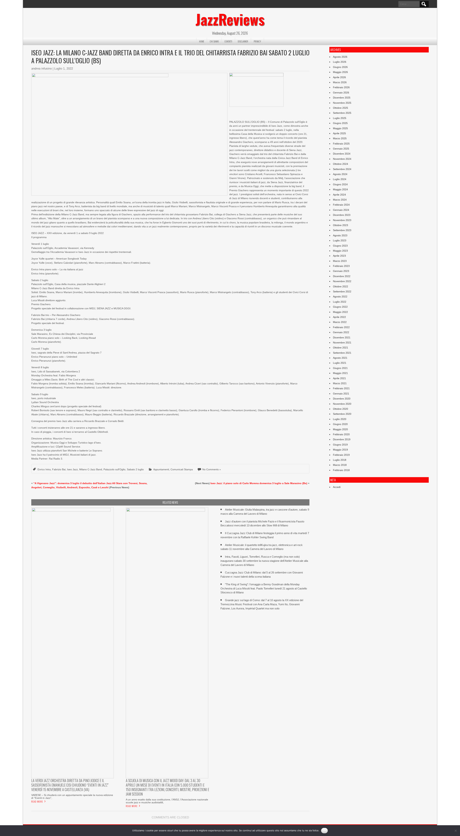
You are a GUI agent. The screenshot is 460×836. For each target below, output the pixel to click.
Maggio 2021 (340, 373)
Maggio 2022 (340, 312)
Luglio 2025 (339, 118)
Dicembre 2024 (341, 153)
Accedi (337, 487)
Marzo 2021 (340, 383)
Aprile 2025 (339, 133)
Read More (37, 801)
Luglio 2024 (339, 179)
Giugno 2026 (340, 67)
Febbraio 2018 (341, 470)
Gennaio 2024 (341, 209)
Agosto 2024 (340, 174)
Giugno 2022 (340, 306)
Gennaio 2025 (341, 148)
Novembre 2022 (342, 281)
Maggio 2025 (340, 128)
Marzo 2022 (340, 322)
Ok (324, 830)
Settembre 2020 (342, 413)
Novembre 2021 (342, 342)
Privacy (257, 41)
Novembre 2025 (342, 102)
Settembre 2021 (342, 352)
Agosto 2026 (340, 56)
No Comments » (211, 469)
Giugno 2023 (340, 245)
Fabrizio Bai (59, 469)
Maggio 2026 (340, 72)
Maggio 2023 (340, 250)
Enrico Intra (44, 469)
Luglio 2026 (339, 61)
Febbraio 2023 (341, 266)
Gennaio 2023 (341, 271)
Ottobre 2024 (340, 163)
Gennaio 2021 (341, 393)
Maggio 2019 (340, 449)
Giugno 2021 (340, 368)
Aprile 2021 (339, 378)
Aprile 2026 (339, 77)
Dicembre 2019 (341, 439)
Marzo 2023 (340, 260)
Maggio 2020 (340, 429)
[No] (455, 830)
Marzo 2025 (340, 138)
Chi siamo (214, 41)
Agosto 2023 (340, 235)
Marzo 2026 (340, 82)
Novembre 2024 (342, 158)
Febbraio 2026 (341, 87)
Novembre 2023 (342, 220)
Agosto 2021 (340, 357)
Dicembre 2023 (341, 214)
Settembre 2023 (342, 230)
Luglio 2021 (339, 362)
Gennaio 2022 (341, 332)
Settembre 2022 (342, 291)
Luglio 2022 (339, 301)
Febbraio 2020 (341, 434)
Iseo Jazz (72, 469)
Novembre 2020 (342, 403)
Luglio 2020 (339, 419)
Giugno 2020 (340, 424)
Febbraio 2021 (341, 388)
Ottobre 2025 (340, 107)
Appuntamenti (161, 469)
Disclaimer (243, 41)
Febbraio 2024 (341, 204)
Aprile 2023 (339, 255)
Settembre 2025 (342, 112)
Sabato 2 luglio (135, 469)
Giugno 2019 (340, 444)
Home (201, 41)
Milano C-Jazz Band (90, 469)
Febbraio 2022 (341, 327)
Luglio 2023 (339, 240)
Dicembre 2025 (341, 97)
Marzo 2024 (340, 199)
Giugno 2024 (340, 184)
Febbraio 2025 (341, 143)
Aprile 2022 (339, 317)
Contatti (228, 41)
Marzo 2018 (340, 464)
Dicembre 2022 (341, 276)
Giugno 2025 (340, 123)
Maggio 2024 (340, 189)
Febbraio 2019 (341, 454)
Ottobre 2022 (340, 286)
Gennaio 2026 (341, 92)
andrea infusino (41, 68)
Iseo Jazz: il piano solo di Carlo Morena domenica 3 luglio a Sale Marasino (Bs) (258, 483)
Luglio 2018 (339, 459)
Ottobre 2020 (340, 408)
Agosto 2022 (340, 296)
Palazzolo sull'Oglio (114, 469)
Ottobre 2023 (340, 225)
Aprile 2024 (339, 194)
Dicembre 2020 (341, 398)
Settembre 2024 (342, 169)
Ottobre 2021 (340, 347)
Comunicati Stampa (182, 469)
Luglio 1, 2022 (63, 68)
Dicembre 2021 (341, 337)
